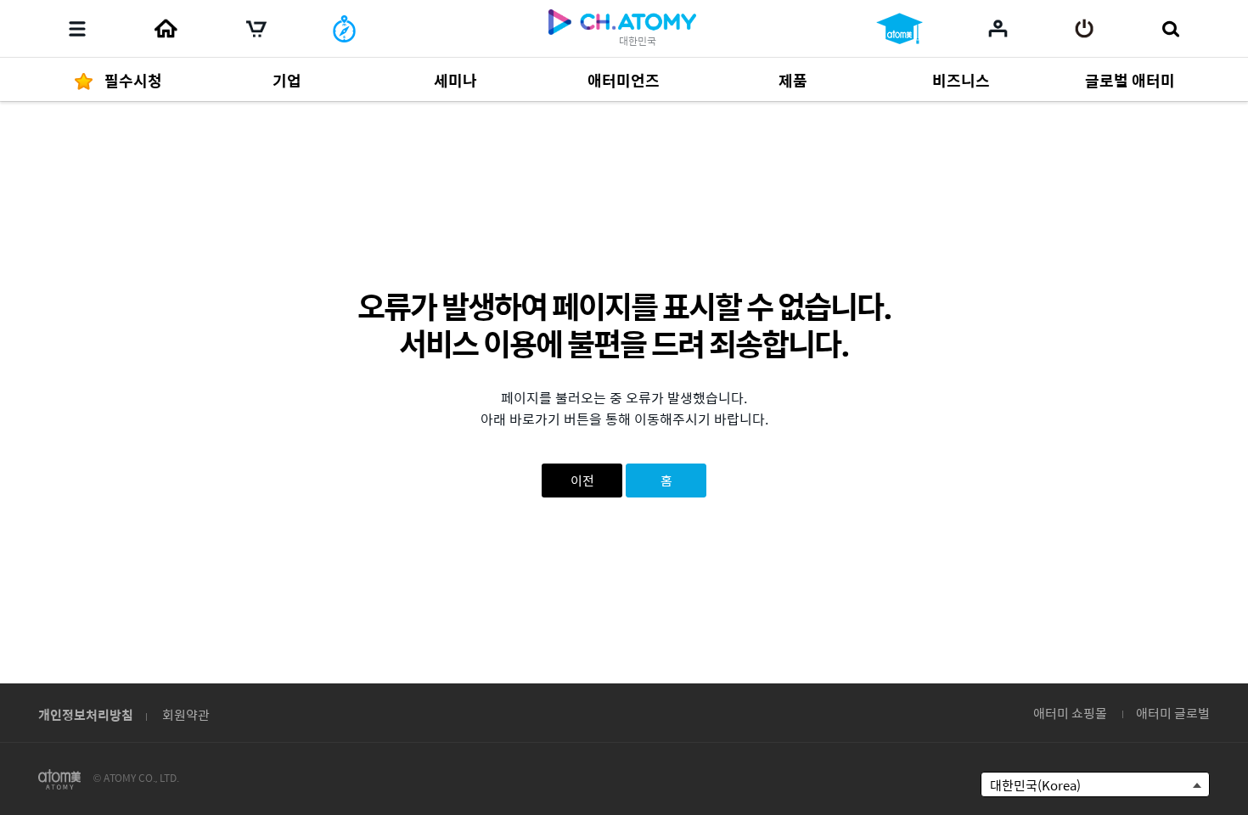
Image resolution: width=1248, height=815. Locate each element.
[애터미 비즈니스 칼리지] (899, 29)
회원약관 (186, 714)
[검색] (1170, 29)
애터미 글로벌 (1173, 712)
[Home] (165, 29)
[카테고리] (77, 29)
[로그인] (1084, 29)
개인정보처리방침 (85, 714)
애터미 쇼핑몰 (1070, 712)
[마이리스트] (998, 28)
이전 (582, 480)
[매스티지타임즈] (344, 29)
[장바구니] (256, 29)
